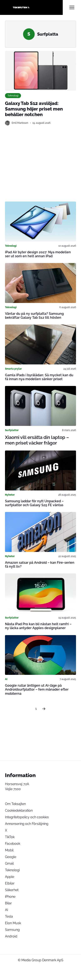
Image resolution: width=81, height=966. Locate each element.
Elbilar (10, 883)
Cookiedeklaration (19, 810)
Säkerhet (11, 890)
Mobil (9, 850)
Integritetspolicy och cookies (27, 817)
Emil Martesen (20, 122)
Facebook (12, 844)
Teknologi (12, 95)
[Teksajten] (34, 7)
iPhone (10, 897)
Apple (9, 877)
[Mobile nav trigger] (72, 7)
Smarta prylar (13, 368)
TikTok (10, 837)
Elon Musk (13, 923)
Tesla (9, 916)
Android (11, 936)
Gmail (9, 863)
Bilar (8, 903)
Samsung (12, 930)
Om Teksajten (15, 804)
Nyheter (10, 494)
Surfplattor (12, 430)
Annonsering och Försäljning (26, 824)
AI (6, 679)
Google (10, 857)
